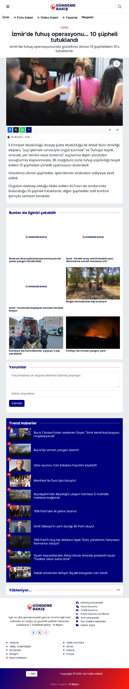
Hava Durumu (89, 606)
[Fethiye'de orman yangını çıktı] (93, 332)
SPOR (70, 646)
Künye (70, 654)
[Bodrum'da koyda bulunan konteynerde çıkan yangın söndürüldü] (36, 237)
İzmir (6, 17)
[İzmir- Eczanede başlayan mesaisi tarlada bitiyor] (36, 286)
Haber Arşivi (88, 625)
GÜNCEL (14, 642)
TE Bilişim (73, 684)
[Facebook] (33, 632)
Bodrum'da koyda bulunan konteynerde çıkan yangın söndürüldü (35, 260)
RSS (33, 673)
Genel (64, 28)
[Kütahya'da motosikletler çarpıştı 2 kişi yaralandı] (36, 332)
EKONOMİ (15, 650)
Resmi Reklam (18, 657)
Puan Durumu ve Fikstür (95, 614)
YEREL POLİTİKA (75, 642)
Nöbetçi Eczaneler (92, 602)
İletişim (14, 654)
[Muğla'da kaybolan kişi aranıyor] (93, 283)
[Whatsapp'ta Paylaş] (22, 130)
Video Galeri (49, 17)
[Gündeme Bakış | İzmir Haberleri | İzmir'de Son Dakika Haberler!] (63, 6)
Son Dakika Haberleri (93, 621)
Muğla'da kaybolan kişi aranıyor (86, 301)
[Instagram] (46, 632)
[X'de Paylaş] (16, 130)
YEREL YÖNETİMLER (20, 646)
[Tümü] (118, 590)
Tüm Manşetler (90, 617)
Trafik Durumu (89, 610)
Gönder (16, 403)
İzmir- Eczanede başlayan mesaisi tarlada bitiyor (36, 309)
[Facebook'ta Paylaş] (10, 130)
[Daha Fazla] (29, 130)
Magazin (88, 17)
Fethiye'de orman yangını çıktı (86, 350)
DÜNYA (71, 650)
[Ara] (119, 7)
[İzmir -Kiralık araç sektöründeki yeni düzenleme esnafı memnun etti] (93, 237)
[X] (39, 632)
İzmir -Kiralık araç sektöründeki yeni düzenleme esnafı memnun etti (89, 260)
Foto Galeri (24, 17)
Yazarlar (71, 17)
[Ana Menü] (7, 7)
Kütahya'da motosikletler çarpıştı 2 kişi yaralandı (34, 352)
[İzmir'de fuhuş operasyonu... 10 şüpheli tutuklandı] (64, 92)
